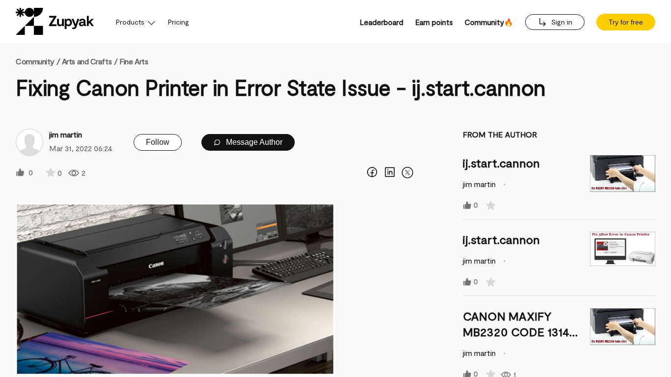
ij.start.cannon (501, 163)
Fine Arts (133, 61)
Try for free (626, 22)
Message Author (253, 142)
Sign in (560, 22)
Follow (157, 142)
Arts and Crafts (87, 61)
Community (38, 61)
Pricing (178, 22)
